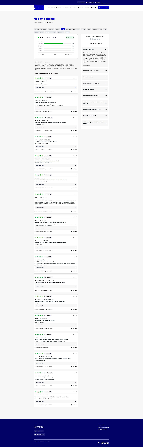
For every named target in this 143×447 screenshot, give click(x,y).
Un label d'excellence (88, 89)
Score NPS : (69, 37)
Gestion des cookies (102, 429)
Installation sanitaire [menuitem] (68, 7)
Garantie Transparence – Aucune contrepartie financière (94, 102)
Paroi (89, 29)
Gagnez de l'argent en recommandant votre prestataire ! (93, 122)
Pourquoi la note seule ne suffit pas (91, 109)
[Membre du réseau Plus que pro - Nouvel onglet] (103, 443)
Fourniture (68, 29)
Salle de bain (60, 32)
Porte (100, 29)
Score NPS (42, 54)
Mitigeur (83, 29)
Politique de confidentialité (103, 427)
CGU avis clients (101, 425)
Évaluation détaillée (40, 87)
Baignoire (37, 29)
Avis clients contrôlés (88, 49)
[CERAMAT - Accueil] (39, 7)
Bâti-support (43, 29)
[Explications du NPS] (73, 37)
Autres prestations (77, 7)
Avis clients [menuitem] (93, 7)
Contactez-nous (40, 434)
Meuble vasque (76, 29)
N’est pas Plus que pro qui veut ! (91, 95)
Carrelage (51, 29)
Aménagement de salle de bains (54, 7)
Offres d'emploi (91, 2)
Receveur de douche (39, 32)
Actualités (98, 2)
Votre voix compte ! (88, 76)
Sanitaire (67, 32)
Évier (63, 29)
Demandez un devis (103, 7)
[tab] (54, 54)
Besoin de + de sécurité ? (89, 115)
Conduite (57, 29)
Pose (105, 29)
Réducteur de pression (50, 32)
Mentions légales (101, 424)
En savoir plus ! (86, 65)
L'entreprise (86, 7)
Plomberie (95, 29)
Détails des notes (68, 54)
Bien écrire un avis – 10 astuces (91, 83)
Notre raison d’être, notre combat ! (91, 70)
